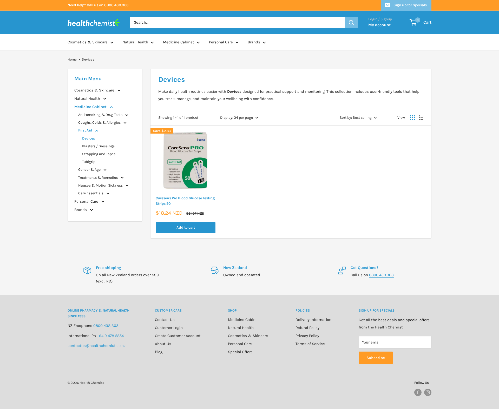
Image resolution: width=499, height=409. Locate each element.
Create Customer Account (178, 335)
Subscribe (375, 357)
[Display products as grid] (412, 117)
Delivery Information (313, 319)
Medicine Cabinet (178, 42)
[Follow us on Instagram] (427, 392)
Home (72, 59)
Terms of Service (310, 343)
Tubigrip (88, 162)
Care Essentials (91, 193)
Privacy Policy (307, 335)
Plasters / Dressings (98, 146)
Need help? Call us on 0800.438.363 (98, 5)
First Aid (85, 130)
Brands (254, 42)
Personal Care (221, 42)
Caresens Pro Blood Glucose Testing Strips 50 (185, 201)
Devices (88, 59)
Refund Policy (307, 327)
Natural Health (135, 42)
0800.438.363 (381, 275)
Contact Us (165, 319)
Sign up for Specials (410, 5)
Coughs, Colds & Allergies (99, 122)
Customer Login (169, 327)
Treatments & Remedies (98, 177)
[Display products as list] (421, 117)
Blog (158, 351)
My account (379, 24)
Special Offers (240, 351)
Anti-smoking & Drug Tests (100, 115)
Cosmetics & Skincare (88, 42)
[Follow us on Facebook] (418, 392)
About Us (163, 343)
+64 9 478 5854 (110, 335)
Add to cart (185, 227)
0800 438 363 (106, 325)
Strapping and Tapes (98, 154)
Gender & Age (89, 169)
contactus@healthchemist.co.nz (97, 345)
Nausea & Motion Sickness (100, 185)
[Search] (351, 22)
